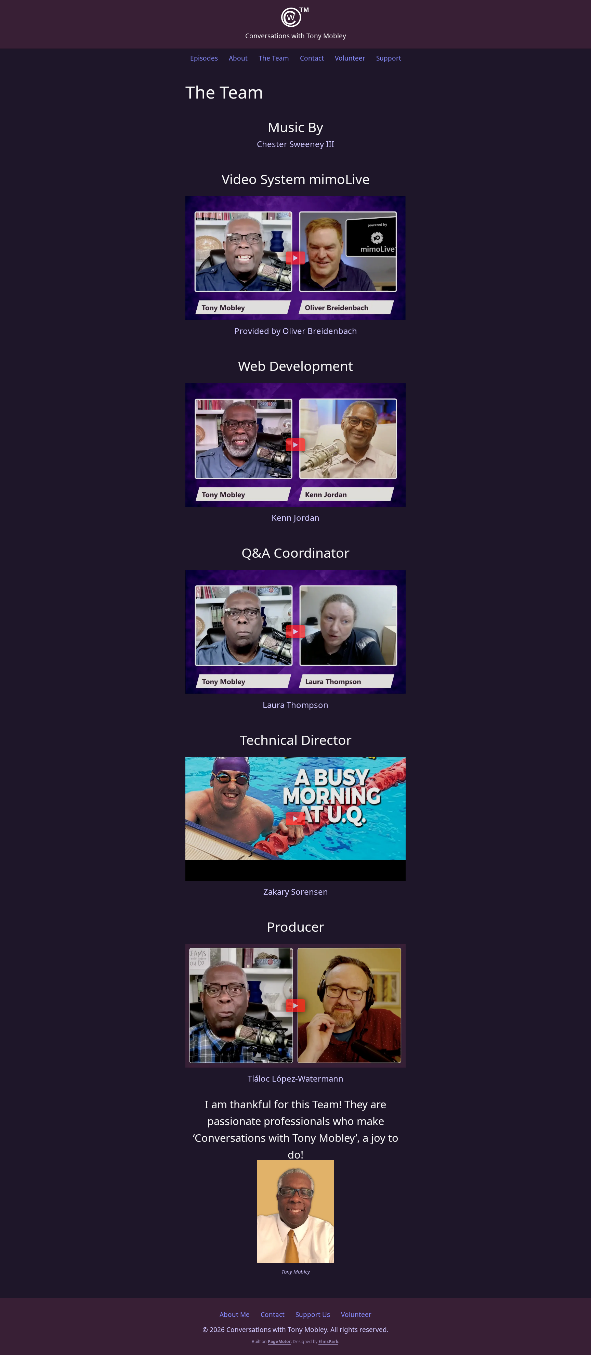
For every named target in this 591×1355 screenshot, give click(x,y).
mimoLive (339, 179)
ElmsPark (328, 1341)
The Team (274, 58)
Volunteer (350, 58)
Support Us (313, 1314)
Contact (312, 58)
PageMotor (279, 1341)
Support (388, 58)
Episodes (204, 58)
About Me (235, 1314)
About (238, 58)
